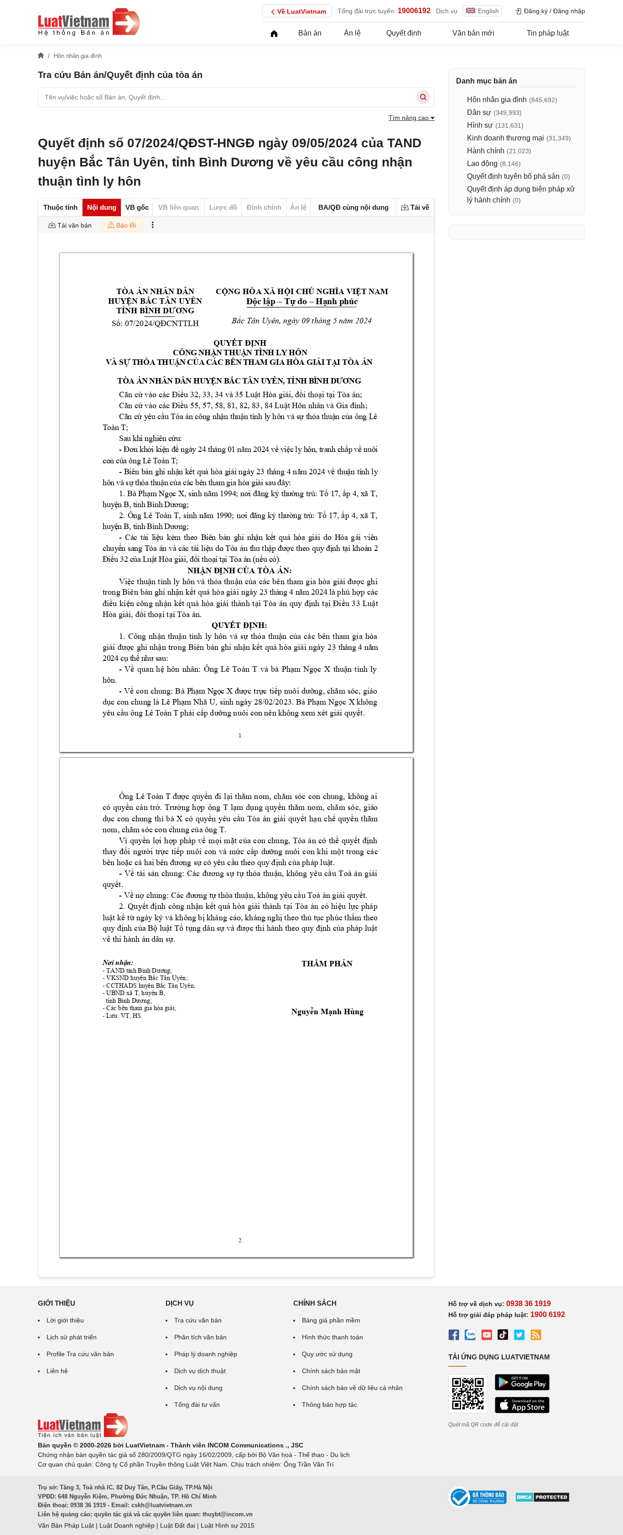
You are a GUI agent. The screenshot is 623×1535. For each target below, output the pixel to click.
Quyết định (403, 33)
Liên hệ (57, 1370)
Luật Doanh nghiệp (127, 1525)
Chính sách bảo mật (331, 1370)
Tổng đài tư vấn (197, 1404)
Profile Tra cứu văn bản (80, 1354)
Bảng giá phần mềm (331, 1320)
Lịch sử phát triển (72, 1337)
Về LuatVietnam (301, 11)
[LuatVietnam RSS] (535, 1336)
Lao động (482, 163)
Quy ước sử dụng (327, 1354)
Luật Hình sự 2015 (227, 1525)
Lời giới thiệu (65, 1320)
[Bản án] (89, 22)
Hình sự (480, 125)
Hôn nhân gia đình (497, 100)
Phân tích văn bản (200, 1337)
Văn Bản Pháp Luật (66, 1525)
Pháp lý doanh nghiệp (205, 1354)
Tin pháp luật (548, 33)
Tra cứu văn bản (198, 1320)
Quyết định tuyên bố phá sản (513, 176)
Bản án (310, 33)
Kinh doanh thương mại (505, 138)
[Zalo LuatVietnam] (470, 1336)
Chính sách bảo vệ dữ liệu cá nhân (352, 1387)
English (488, 11)
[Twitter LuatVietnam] (519, 1336)
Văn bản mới (473, 33)
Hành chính (485, 151)
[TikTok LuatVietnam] (503, 1336)
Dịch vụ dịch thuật (200, 1370)
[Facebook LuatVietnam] (453, 1336)
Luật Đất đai (177, 1525)
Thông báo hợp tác (329, 1404)
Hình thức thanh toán (332, 1337)
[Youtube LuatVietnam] (486, 1336)
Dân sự (479, 112)
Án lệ (352, 33)
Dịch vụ (446, 11)
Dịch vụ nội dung (198, 1387)
